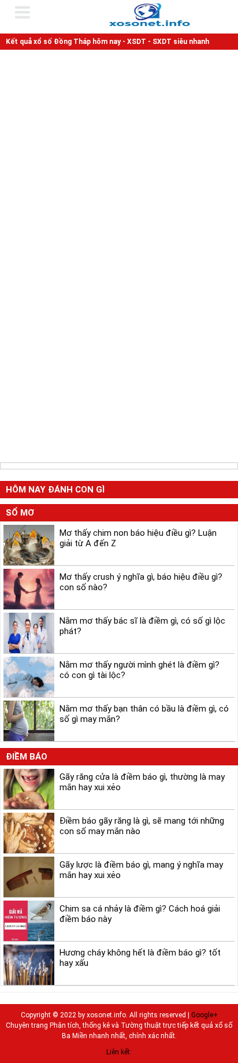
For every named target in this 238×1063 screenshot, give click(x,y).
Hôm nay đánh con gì (55, 489)
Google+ (204, 1015)
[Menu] (30, 12)
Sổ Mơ (20, 513)
